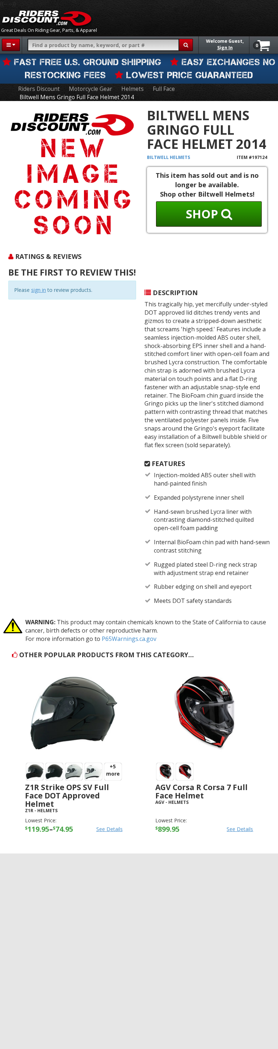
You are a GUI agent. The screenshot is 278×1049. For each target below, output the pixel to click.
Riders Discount (39, 89)
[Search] (186, 45)
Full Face (164, 89)
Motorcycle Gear (90, 89)
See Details (109, 829)
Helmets (132, 89)
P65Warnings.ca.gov (129, 639)
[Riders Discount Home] (46, 18)
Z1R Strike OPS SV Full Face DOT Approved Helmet (67, 795)
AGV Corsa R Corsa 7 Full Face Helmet (201, 791)
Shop (203, 214)
